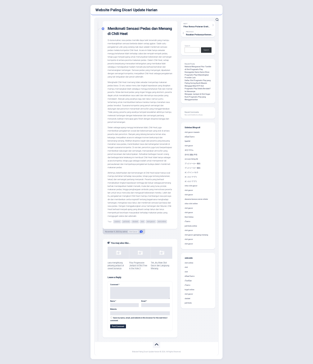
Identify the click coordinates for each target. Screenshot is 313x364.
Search (187, 46)
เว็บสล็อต (188, 281)
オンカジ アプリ (191, 177)
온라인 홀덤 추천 (191, 155)
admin (125, 232)
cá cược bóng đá (191, 159)
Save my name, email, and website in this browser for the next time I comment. (138, 319)
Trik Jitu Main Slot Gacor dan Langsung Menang (160, 265)
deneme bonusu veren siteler (196, 199)
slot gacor (151, 222)
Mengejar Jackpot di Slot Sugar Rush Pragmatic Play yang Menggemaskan (197, 97)
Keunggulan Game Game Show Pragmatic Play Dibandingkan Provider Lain (197, 75)
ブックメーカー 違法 (192, 163)
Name (113, 301)
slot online (162, 222)
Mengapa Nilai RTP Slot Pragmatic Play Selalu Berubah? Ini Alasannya (198, 88)
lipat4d (187, 141)
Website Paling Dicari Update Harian (126, 10)
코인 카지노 (189, 150)
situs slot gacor (191, 186)
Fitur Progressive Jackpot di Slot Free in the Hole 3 (138, 265)
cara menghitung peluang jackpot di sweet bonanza (116, 265)
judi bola (126, 222)
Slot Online (189, 217)
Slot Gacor (133, 232)
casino (117, 222)
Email (144, 301)
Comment (114, 285)
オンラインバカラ (191, 172)
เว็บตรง (187, 221)
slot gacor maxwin (192, 132)
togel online (189, 290)
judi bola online (191, 226)
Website (113, 309)
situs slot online (191, 204)
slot (142, 222)
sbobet (135, 222)
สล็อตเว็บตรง (190, 137)
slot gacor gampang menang (196, 235)
